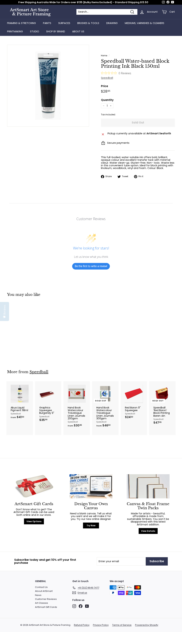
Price (104, 86)
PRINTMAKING (15, 31)
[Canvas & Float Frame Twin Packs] (148, 486)
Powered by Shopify (146, 625)
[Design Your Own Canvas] (90, 486)
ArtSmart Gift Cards (46, 607)
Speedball (107, 78)
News (38, 595)
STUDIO (34, 31)
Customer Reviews (46, 599)
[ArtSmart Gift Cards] (33, 486)
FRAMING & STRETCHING (21, 23)
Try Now (91, 525)
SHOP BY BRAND (55, 31)
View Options (33, 521)
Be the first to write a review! (91, 266)
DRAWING (112, 23)
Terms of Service (122, 625)
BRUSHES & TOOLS (88, 23)
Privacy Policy (101, 625)
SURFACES (64, 23)
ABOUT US (78, 31)
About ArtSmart (44, 591)
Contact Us (41, 587)
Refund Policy (81, 625)
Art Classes (41, 603)
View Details (148, 531)
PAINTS (47, 23)
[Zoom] (48, 86)
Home (104, 55)
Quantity (107, 100)
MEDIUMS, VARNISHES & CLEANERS (144, 23)
